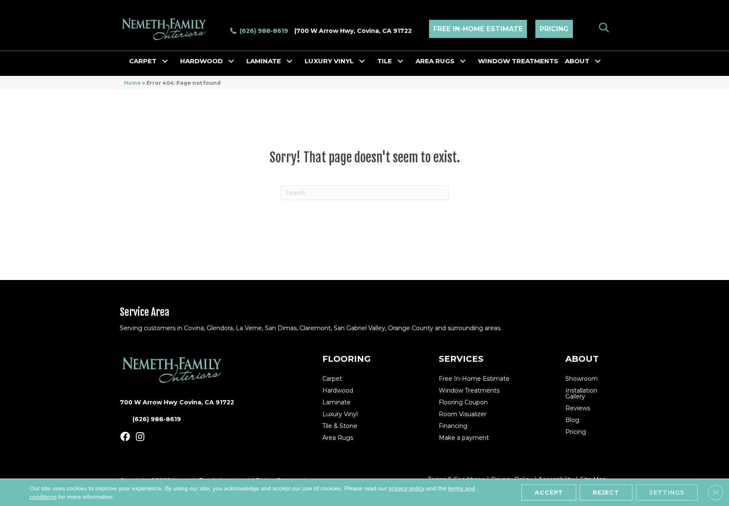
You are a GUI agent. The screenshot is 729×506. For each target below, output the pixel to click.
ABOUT (582, 359)
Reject (606, 492)
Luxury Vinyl (329, 61)
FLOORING (346, 359)
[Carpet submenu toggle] (165, 61)
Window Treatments (518, 61)
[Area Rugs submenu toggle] (462, 61)
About (577, 61)
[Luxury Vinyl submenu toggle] (362, 61)
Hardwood (201, 61)
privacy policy (406, 488)
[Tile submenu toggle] (400, 61)
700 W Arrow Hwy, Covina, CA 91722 (354, 31)
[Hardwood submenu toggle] (231, 61)
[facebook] (125, 437)
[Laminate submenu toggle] (289, 61)
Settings (667, 492)
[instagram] (140, 437)
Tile (384, 61)
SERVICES (461, 359)
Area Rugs (435, 61)
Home (132, 83)
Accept (549, 492)
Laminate (263, 61)
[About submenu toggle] (597, 61)
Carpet (143, 61)
